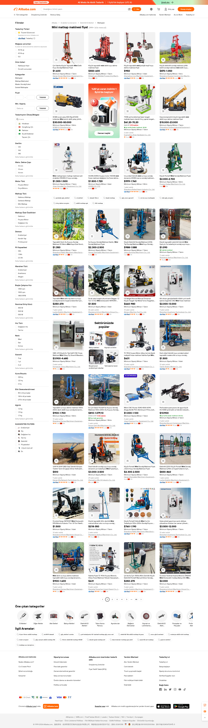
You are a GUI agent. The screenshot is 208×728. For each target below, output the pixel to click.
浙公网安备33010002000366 (143, 724)
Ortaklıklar (163, 680)
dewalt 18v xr (94, 198)
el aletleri (80, 198)
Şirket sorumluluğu (26, 671)
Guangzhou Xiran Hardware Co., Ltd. (137, 135)
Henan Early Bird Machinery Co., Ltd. (101, 425)
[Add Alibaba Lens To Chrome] (51, 706)
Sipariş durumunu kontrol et (169, 671)
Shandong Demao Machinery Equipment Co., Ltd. (68, 421)
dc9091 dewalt (49, 634)
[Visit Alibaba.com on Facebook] (160, 689)
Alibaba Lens (31, 706)
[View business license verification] (126, 724)
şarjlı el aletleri (165, 640)
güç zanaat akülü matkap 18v (45, 640)
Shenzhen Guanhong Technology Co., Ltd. (175, 312)
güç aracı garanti (127, 198)
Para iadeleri (128, 676)
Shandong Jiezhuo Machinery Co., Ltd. (174, 257)
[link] (205, 705)
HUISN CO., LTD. (94, 186)
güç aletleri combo (67, 634)
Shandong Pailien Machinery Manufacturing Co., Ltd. (68, 252)
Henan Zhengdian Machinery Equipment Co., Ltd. (104, 252)
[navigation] (32, 311)
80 (136, 599)
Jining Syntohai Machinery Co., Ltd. (137, 252)
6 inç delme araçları (62, 203)
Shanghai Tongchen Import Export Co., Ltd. (139, 367)
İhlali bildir (127, 685)
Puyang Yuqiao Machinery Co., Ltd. (172, 184)
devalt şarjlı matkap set (97, 640)
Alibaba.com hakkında (27, 657)
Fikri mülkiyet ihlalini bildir (133, 680)
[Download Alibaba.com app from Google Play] (181, 706)
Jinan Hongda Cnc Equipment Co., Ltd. (67, 186)
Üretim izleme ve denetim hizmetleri (67, 680)
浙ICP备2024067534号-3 (165, 724)
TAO (122, 717)
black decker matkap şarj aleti (122, 640)
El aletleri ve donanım (69, 23)
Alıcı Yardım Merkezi (131, 662)
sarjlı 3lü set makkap (146, 640)
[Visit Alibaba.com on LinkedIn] (165, 689)
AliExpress (70, 717)
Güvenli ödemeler (60, 662)
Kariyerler (22, 676)
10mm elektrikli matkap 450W (72, 640)
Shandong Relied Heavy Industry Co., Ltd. (139, 189)
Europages (139, 717)
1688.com (79, 717)
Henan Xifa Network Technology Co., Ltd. (68, 480)
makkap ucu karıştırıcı (26, 645)
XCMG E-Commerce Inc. (62, 127)
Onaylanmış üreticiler (97, 665)
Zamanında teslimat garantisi (64, 671)
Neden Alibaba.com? (26, 662)
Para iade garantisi (60, 667)
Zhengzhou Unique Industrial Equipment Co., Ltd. (175, 127)
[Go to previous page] (102, 599)
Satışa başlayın (164, 667)
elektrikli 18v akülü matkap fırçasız (132, 634)
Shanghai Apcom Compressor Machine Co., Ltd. (175, 423)
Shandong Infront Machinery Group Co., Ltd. (104, 312)
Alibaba (54, 23)
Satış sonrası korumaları (62, 676)
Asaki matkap (110, 198)
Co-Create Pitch (25, 667)
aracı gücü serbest (157, 634)
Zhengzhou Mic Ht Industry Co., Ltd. (101, 480)
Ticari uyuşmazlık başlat (132, 671)
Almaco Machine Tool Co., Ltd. (135, 312)
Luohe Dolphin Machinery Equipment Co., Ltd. (68, 312)
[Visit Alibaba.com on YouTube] (179, 689)
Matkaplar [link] (101, 23)
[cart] (159, 10)
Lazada (104, 717)
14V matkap (99, 203)
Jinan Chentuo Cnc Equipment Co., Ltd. (138, 421)
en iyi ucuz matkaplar (147, 198)
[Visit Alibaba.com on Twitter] (170, 689)
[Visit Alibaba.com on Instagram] (175, 689)
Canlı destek (128, 667)
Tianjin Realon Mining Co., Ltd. (171, 367)
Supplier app (100, 706)
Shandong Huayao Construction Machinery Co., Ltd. (175, 76)
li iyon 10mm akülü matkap (28, 634)
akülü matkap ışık (82, 203)
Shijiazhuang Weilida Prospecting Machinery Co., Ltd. (104, 76)
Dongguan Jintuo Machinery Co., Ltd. (66, 367)
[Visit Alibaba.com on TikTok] (184, 689)
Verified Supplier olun (167, 676)
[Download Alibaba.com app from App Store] (163, 706)
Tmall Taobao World (92, 717)
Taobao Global (114, 717)
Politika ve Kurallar (60, 685)
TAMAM (42, 97)
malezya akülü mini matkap (179, 634)
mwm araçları (24, 640)
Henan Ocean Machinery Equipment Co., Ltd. (68, 76)
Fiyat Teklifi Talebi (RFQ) (97, 669)
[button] (129, 9)
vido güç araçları (167, 198)
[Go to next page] (141, 599)
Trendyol (129, 717)
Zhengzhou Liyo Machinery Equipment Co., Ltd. (139, 76)
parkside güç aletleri (63, 198)
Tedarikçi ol (163, 662)
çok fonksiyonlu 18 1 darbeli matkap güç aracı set (97, 634)
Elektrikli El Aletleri (87, 23)
